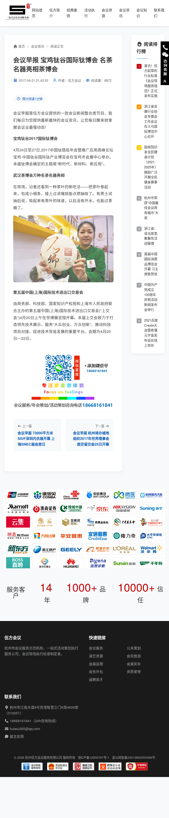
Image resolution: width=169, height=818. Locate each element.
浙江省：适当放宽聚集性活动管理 (150, 235)
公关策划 (134, 648)
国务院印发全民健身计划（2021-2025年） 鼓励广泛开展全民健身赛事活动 (151, 167)
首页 (21, 46)
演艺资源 (96, 655)
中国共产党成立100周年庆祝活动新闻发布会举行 (150, 297)
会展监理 (96, 663)
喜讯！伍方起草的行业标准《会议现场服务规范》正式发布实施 (150, 80)
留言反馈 (17, 736)
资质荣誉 (134, 671)
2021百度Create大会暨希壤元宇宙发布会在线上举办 (151, 333)
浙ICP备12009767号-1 (93, 757)
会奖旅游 (134, 655)
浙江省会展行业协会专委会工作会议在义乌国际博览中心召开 (150, 121)
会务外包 (96, 671)
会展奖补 (134, 663)
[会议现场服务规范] (32, 766)
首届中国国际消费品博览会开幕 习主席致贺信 (151, 263)
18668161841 (20, 720)
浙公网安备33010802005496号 (133, 757)
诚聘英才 (96, 679)
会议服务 (96, 648)
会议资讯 (37, 46)
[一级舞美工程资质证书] (83, 766)
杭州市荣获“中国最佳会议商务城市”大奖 (151, 207)
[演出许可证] (57, 766)
